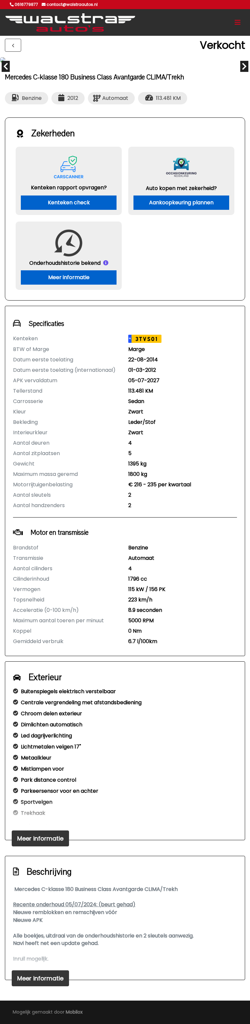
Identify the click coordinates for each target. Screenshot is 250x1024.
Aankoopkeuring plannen (181, 202)
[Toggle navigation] (237, 22)
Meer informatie (69, 277)
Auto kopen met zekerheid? (181, 188)
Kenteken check (69, 202)
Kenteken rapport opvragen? (69, 187)
